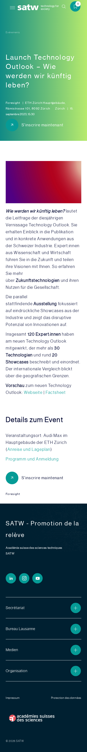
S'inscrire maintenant (42, 125)
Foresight (13, 102)
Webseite (33, 392)
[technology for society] (29, 7)
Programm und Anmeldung (32, 459)
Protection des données (66, 697)
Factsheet (56, 392)
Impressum (12, 697)
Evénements (13, 32)
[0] (77, 7)
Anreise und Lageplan (28, 449)
